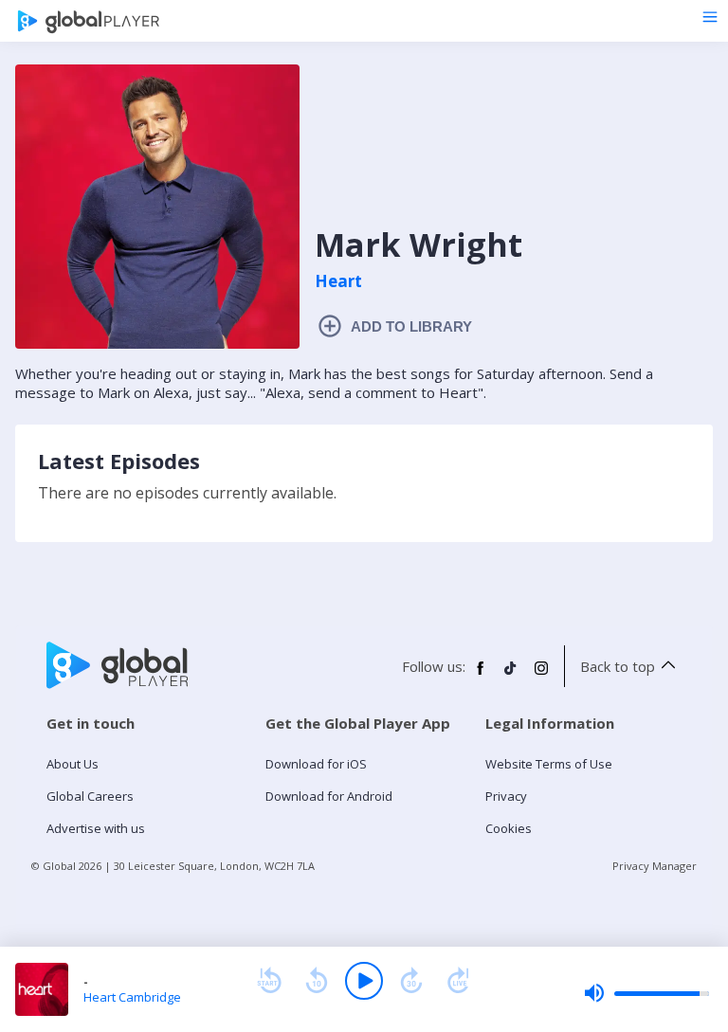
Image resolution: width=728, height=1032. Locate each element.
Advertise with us (95, 828)
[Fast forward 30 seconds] (411, 981)
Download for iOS (316, 763)
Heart (338, 281)
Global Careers (90, 796)
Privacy (506, 796)
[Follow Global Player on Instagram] (541, 675)
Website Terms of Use (548, 763)
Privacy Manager (654, 866)
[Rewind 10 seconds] (317, 981)
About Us (72, 763)
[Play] (364, 981)
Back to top (617, 666)
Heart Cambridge (132, 996)
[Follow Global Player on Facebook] (480, 675)
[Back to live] (459, 981)
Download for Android (328, 796)
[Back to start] (269, 981)
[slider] (646, 993)
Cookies (508, 828)
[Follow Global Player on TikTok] (511, 675)
